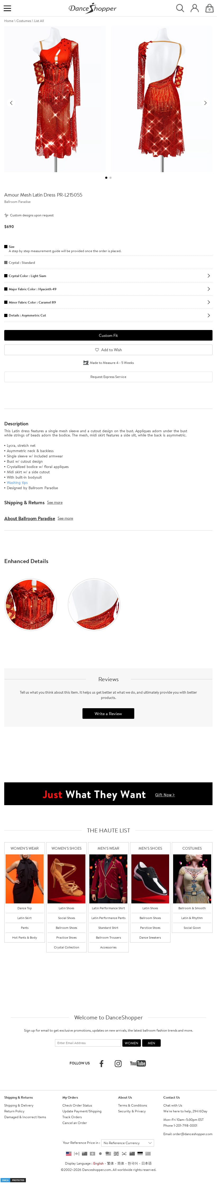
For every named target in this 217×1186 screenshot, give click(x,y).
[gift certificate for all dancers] (108, 793)
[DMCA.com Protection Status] (13, 1179)
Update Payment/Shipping (81, 1111)
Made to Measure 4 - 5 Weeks (112, 362)
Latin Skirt (24, 918)
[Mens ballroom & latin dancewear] (108, 878)
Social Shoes (66, 918)
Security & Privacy (132, 1111)
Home (8, 20)
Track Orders (72, 1116)
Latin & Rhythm (192, 918)
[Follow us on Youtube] (138, 1063)
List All (39, 20)
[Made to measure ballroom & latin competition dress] (192, 878)
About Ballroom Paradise (29, 518)
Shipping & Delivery (19, 1105)
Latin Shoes (66, 908)
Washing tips (17, 482)
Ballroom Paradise (17, 201)
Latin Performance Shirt (108, 908)
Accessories (108, 947)
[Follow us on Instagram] (118, 1063)
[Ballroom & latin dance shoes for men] (150, 878)
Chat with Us (172, 1105)
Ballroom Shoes (66, 927)
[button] (11, 103)
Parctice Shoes (150, 927)
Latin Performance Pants (108, 918)
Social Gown (192, 927)
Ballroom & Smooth (192, 908)
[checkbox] (108, 377)
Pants (25, 927)
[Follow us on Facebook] (101, 1063)
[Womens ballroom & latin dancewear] (25, 878)
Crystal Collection (66, 947)
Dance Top (24, 908)
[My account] (194, 8)
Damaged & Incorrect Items (25, 1116)
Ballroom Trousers (108, 937)
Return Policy (14, 1111)
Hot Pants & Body (24, 937)
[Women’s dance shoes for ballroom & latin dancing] (67, 878)
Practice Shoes (66, 937)
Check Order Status (77, 1105)
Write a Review (108, 713)
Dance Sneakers (150, 937)
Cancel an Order (74, 1122)
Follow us (80, 1063)
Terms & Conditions (132, 1105)
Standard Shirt (108, 927)
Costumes (23, 20)
